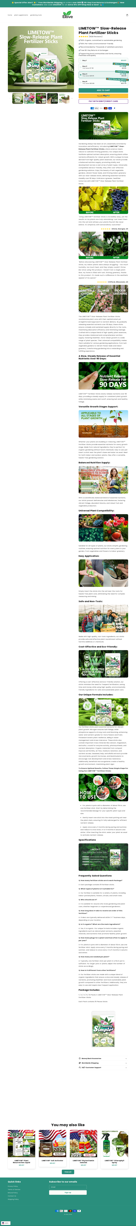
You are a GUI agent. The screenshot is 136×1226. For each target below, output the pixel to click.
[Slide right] (72, 98)
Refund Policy (13, 1193)
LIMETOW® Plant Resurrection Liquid (21, 1162)
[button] (127, 15)
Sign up (68, 1192)
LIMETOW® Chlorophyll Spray (114, 1162)
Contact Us (12, 1196)
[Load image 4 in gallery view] (52, 98)
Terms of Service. (14, 1189)
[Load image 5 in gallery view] (64, 98)
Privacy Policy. (13, 1186)
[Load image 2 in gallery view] (29, 98)
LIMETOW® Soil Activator (52, 1161)
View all (68, 1172)
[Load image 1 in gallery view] (17, 98)
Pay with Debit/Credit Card (103, 101)
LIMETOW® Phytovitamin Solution (83, 1162)
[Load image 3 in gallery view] (41, 98)
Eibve (70, 1214)
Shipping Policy (13, 1199)
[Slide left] (10, 98)
